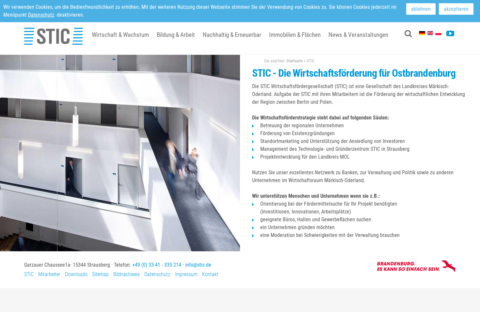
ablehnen (421, 9)
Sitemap (100, 274)
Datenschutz (41, 15)
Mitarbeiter (49, 274)
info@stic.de (198, 265)
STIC (29, 274)
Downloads (76, 274)
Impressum (186, 274)
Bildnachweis (126, 274)
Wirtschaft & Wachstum (120, 35)
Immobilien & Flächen (295, 35)
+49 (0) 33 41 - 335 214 (156, 265)
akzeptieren (456, 9)
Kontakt (210, 274)
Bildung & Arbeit (176, 35)
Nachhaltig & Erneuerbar (232, 35)
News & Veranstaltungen (358, 35)
